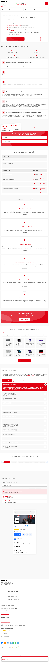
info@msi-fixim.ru (5, 618)
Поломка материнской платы (9, 184)
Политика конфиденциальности (24, 653)
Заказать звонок (24, 319)
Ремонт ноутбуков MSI (13, 594)
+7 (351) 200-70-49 (21, 3)
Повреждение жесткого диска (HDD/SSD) (11, 193)
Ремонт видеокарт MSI (13, 596)
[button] (2, 462)
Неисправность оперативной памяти (10, 188)
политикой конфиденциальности (29, 143)
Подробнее (24, 214)
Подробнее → (42, 175)
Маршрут (18, 534)
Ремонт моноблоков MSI (13, 601)
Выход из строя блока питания (9, 179)
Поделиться (2, 643)
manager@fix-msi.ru (5, 622)
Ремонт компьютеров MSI (13, 599)
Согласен (44, 658)
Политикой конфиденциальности (35, 488)
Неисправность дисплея (8, 174)
